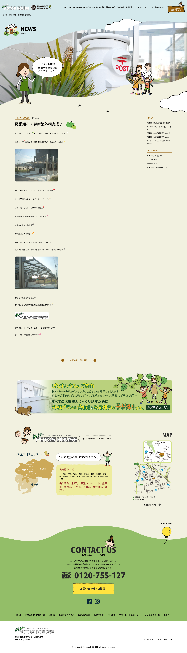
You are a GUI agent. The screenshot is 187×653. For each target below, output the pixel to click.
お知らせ (168, 615)
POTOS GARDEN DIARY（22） (157, 167)
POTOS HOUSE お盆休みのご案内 (158, 123)
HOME (65, 7)
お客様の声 (120, 7)
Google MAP (150, 504)
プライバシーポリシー (163, 639)
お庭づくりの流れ (98, 7)
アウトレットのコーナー (142, 7)
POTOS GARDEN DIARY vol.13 (158, 137)
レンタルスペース (158, 7)
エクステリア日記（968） (155, 156)
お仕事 (88, 7)
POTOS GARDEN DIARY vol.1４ (158, 133)
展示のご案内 (110, 7)
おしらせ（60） (152, 159)
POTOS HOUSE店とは (77, 7)
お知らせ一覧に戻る (79, 360)
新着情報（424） (152, 163)
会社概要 (129, 7)
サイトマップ (148, 639)
